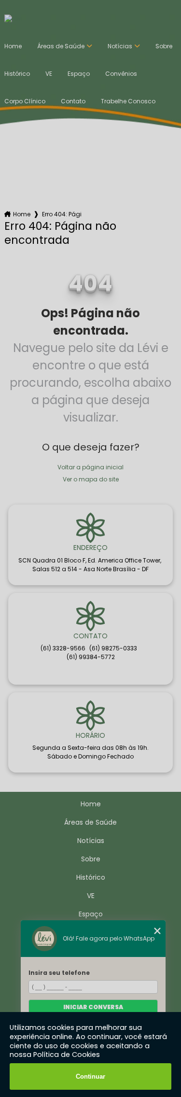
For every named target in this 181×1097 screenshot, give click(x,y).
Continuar (90, 1076)
